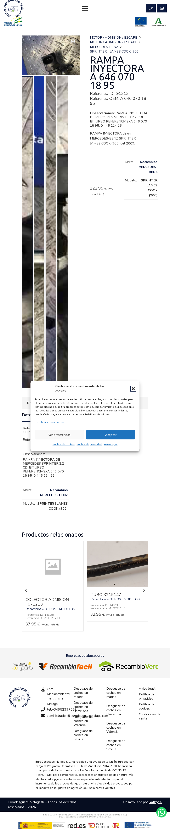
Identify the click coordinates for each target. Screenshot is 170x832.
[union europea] (141, 22)
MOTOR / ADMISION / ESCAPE (113, 37)
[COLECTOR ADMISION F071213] (52, 591)
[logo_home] (65, 666)
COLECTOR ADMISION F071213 (47, 602)
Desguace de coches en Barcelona (83, 706)
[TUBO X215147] (117, 586)
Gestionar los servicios (50, 422)
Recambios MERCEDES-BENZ (148, 167)
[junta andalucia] (159, 22)
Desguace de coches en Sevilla (83, 735)
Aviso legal (111, 444)
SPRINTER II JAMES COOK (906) (115, 51)
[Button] (151, 8)
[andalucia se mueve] (13, 22)
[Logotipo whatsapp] (161, 812)
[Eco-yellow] (22, 666)
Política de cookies (64, 444)
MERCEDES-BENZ (104, 47)
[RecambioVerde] (128, 666)
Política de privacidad (89, 444)
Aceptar (111, 435)
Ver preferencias (59, 435)
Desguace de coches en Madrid (83, 692)
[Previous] (26, 590)
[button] (133, 389)
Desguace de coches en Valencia (83, 721)
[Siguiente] (144, 590)
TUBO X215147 (105, 594)
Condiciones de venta (149, 716)
